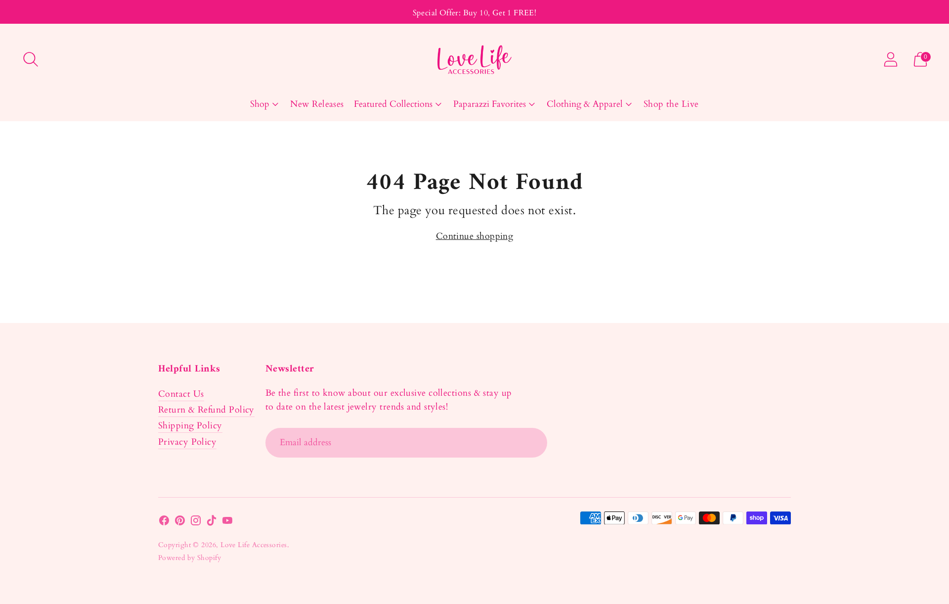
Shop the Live (671, 104)
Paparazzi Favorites (489, 104)
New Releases (317, 104)
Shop (259, 104)
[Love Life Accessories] (474, 60)
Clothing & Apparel (585, 104)
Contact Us (181, 394)
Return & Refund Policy (206, 410)
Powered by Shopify (189, 557)
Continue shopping (475, 236)
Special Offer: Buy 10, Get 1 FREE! (475, 12)
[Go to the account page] (891, 59)
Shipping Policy (190, 425)
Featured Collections (393, 104)
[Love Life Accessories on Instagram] (196, 522)
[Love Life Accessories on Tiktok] (211, 522)
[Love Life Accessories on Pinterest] (180, 522)
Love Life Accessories (253, 545)
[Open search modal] (30, 59)
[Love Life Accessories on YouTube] (227, 522)
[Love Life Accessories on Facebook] (164, 522)
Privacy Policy (187, 442)
